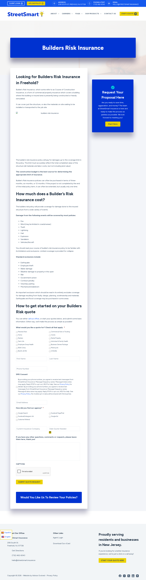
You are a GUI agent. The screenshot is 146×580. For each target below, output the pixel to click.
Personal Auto (22, 332)
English (8, 537)
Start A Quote (127, 14)
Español (7, 532)
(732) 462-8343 (99, 4)
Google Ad (54, 416)
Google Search (23, 413)
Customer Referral (24, 419)
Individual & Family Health (59, 341)
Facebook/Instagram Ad (26, 416)
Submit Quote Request (29, 482)
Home (20, 335)
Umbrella (54, 351)
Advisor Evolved (38, 576)
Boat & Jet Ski (22, 351)
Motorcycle (54, 348)
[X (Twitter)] (128, 576)
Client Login (14, 3)
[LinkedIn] (133, 576)
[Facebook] (120, 576)
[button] (112, 124)
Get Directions (18, 550)
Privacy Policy (64, 384)
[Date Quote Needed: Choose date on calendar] (50, 432)
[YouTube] (137, 576)
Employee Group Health (25, 344)
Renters (20, 338)
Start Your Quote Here (112, 560)
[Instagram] (124, 576)
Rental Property (56, 338)
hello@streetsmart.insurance (126, 4)
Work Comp (22, 348)
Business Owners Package (59, 344)
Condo (53, 335)
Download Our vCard (61, 543)
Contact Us (110, 14)
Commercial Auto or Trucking (60, 332)
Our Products (92, 14)
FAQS (77, 14)
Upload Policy (35, 3)
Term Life (21, 341)
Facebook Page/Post (57, 413)
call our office (33, 319)
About (54, 14)
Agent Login (58, 538)
